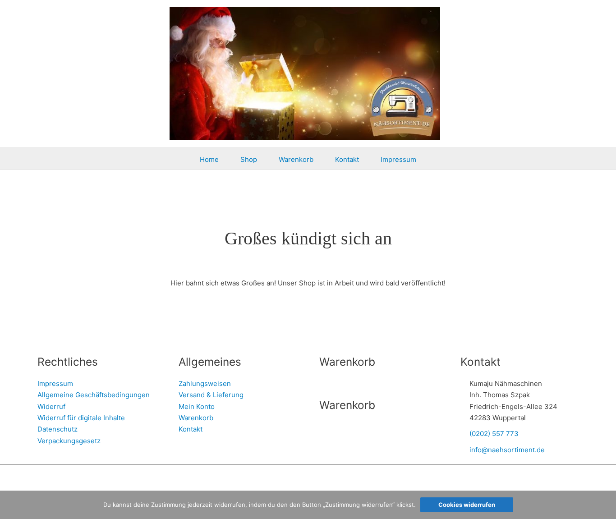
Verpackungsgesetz (69, 440)
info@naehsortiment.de (507, 450)
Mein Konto (197, 406)
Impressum (398, 159)
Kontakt (347, 159)
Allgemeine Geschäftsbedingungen (93, 394)
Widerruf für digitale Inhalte (81, 417)
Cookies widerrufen (466, 504)
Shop (248, 159)
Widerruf (51, 406)
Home (209, 159)
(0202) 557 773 (494, 433)
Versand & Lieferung (211, 394)
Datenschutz (57, 429)
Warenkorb (296, 159)
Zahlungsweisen (205, 383)
